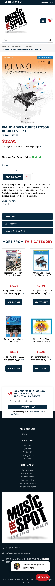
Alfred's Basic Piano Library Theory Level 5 (41, 274)
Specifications (11, 224)
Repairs (27, 459)
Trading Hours (27, 455)
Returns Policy (27, 476)
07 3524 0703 (13, 547)
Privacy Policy (13, 414)
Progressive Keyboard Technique (13, 340)
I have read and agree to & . (27, 413)
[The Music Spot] (16, 20)
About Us (27, 445)
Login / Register (46, 2)
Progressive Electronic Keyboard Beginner (13, 274)
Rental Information (28, 483)
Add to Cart (13, 177)
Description (10, 216)
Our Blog (27, 449)
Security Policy (27, 480)
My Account (27, 434)
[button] (27, 177)
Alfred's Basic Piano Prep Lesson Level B (41, 340)
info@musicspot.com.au (18, 553)
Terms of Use (27, 470)
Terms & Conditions (36, 412)
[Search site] (50, 40)
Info (41, 146)
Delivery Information (27, 487)
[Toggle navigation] (43, 20)
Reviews (9, 231)
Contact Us (27, 452)
